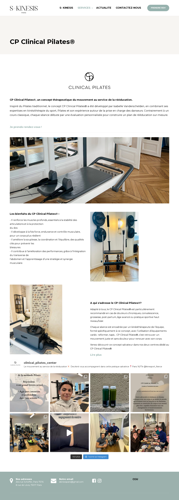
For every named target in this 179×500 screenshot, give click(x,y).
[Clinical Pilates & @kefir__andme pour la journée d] (109, 392)
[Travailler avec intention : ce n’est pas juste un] (29, 392)
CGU (135, 479)
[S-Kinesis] (24, 8)
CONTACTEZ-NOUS (128, 7)
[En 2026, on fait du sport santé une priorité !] (29, 432)
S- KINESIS (66, 7)
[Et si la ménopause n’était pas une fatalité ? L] (149, 392)
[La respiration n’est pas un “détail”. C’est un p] (69, 432)
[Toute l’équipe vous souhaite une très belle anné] (109, 432)
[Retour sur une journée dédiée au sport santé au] (69, 392)
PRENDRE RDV (158, 8)
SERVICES (84, 7)
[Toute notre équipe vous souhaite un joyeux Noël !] (149, 432)
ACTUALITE (103, 7)
